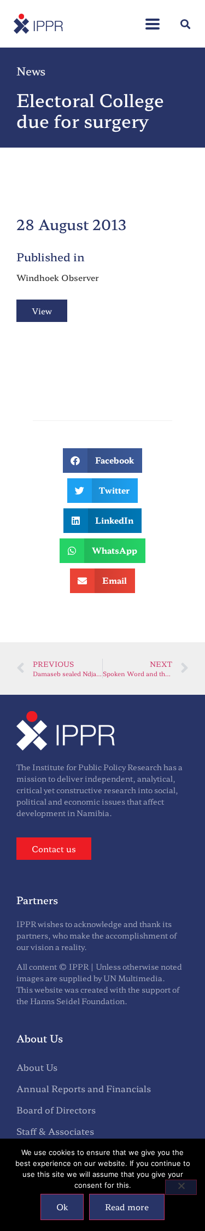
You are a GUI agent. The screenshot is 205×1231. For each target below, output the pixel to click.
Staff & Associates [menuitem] (55, 1131)
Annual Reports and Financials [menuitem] (83, 1088)
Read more (127, 1206)
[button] (152, 18)
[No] (181, 1187)
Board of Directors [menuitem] (56, 1109)
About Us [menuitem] (36, 1067)
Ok (62, 1206)
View (42, 310)
